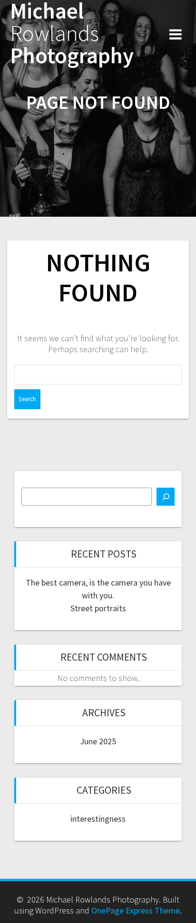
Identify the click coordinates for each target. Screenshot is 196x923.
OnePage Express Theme (135, 910)
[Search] (166, 497)
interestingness (98, 818)
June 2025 (98, 741)
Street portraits (98, 608)
